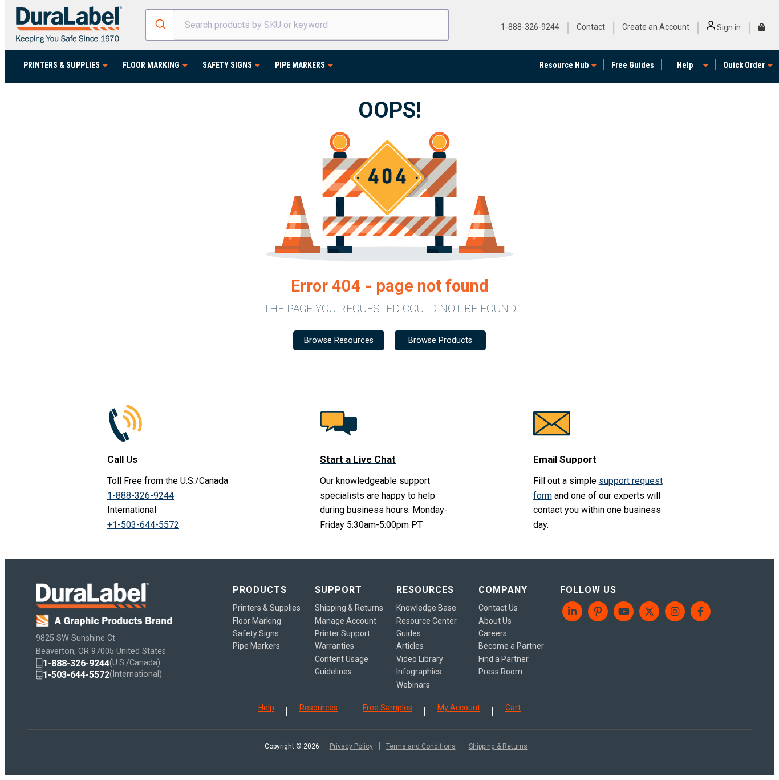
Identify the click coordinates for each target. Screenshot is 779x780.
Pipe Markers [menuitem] (256, 645)
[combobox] (297, 25)
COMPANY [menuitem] (503, 589)
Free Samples (387, 707)
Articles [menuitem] (410, 645)
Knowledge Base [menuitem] (426, 607)
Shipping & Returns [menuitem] (349, 607)
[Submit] (159, 25)
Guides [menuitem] (408, 633)
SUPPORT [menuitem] (338, 589)
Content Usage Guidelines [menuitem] (341, 665)
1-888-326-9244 (530, 26)
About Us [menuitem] (495, 620)
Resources (318, 707)
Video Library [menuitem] (419, 659)
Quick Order (744, 65)
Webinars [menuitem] (413, 684)
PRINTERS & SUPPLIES (61, 65)
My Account (458, 707)
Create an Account (655, 26)
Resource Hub (564, 65)
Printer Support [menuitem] (342, 633)
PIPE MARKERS (300, 65)
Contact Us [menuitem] (498, 607)
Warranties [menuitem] (334, 645)
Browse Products (440, 340)
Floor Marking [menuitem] (257, 620)
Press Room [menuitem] (500, 671)
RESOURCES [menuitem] (425, 589)
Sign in (728, 27)
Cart (513, 707)
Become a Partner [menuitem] (511, 645)
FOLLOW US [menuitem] (588, 589)
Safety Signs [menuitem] (256, 633)
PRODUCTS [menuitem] (260, 589)
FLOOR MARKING (151, 65)
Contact (591, 26)
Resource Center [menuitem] (426, 620)
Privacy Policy (351, 746)
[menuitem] (573, 611)
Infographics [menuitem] (418, 671)
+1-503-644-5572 (143, 524)
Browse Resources (339, 340)
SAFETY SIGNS (227, 65)
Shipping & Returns (498, 746)
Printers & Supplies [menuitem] (267, 607)
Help (685, 65)
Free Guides (632, 65)
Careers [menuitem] (492, 633)
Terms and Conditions (421, 746)
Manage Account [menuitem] (345, 620)
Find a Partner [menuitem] (503, 659)
